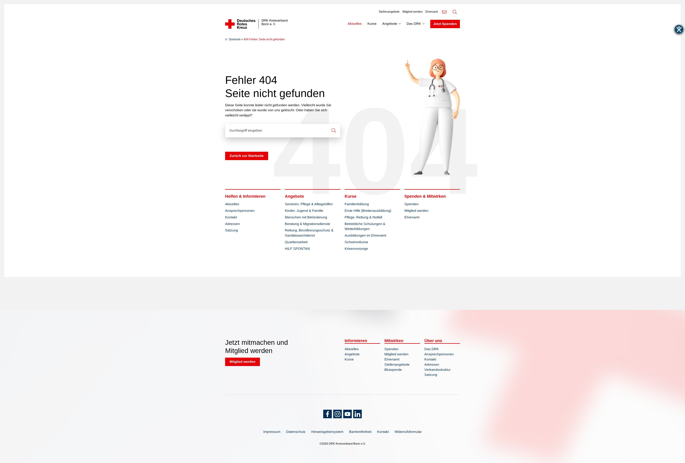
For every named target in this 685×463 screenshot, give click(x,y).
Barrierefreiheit (360, 432)
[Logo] (256, 24)
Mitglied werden (412, 11)
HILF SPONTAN (297, 248)
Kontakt (231, 217)
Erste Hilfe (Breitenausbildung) (368, 211)
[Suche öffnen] (454, 12)
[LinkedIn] (357, 414)
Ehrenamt (431, 11)
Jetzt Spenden (445, 24)
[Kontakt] (444, 12)
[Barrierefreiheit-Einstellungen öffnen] (679, 29)
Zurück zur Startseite (247, 156)
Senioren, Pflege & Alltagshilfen (309, 204)
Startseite (235, 39)
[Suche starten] (333, 130)
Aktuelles (355, 23)
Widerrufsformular (408, 432)
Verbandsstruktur (437, 370)
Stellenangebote (389, 11)
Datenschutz (296, 432)
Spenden (411, 204)
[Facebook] (327, 414)
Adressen (232, 224)
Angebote (389, 23)
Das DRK (414, 23)
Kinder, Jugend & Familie (304, 211)
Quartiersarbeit (296, 242)
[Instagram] (337, 414)
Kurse (372, 23)
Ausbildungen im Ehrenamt (365, 235)
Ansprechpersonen (240, 211)
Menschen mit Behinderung (306, 217)
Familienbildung (357, 204)
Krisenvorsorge (356, 248)
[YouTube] (347, 414)
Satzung (231, 230)
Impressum (271, 432)
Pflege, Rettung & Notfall (363, 217)
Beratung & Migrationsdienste (307, 224)
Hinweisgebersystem (327, 432)
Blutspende (393, 370)
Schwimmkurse (356, 242)
